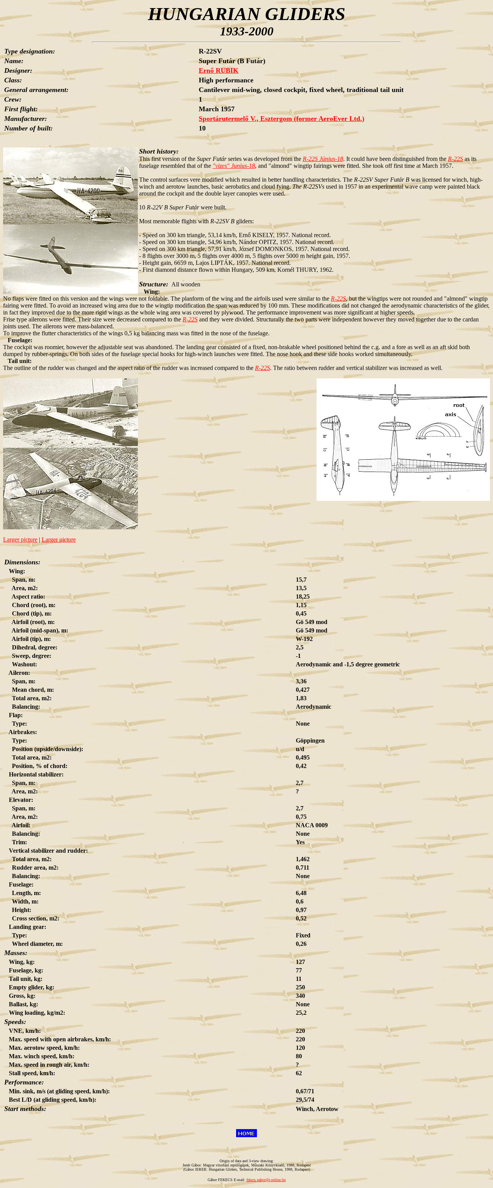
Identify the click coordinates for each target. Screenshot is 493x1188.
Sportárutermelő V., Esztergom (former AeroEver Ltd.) (281, 118)
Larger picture (20, 539)
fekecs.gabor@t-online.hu (266, 1180)
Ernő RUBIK (218, 70)
